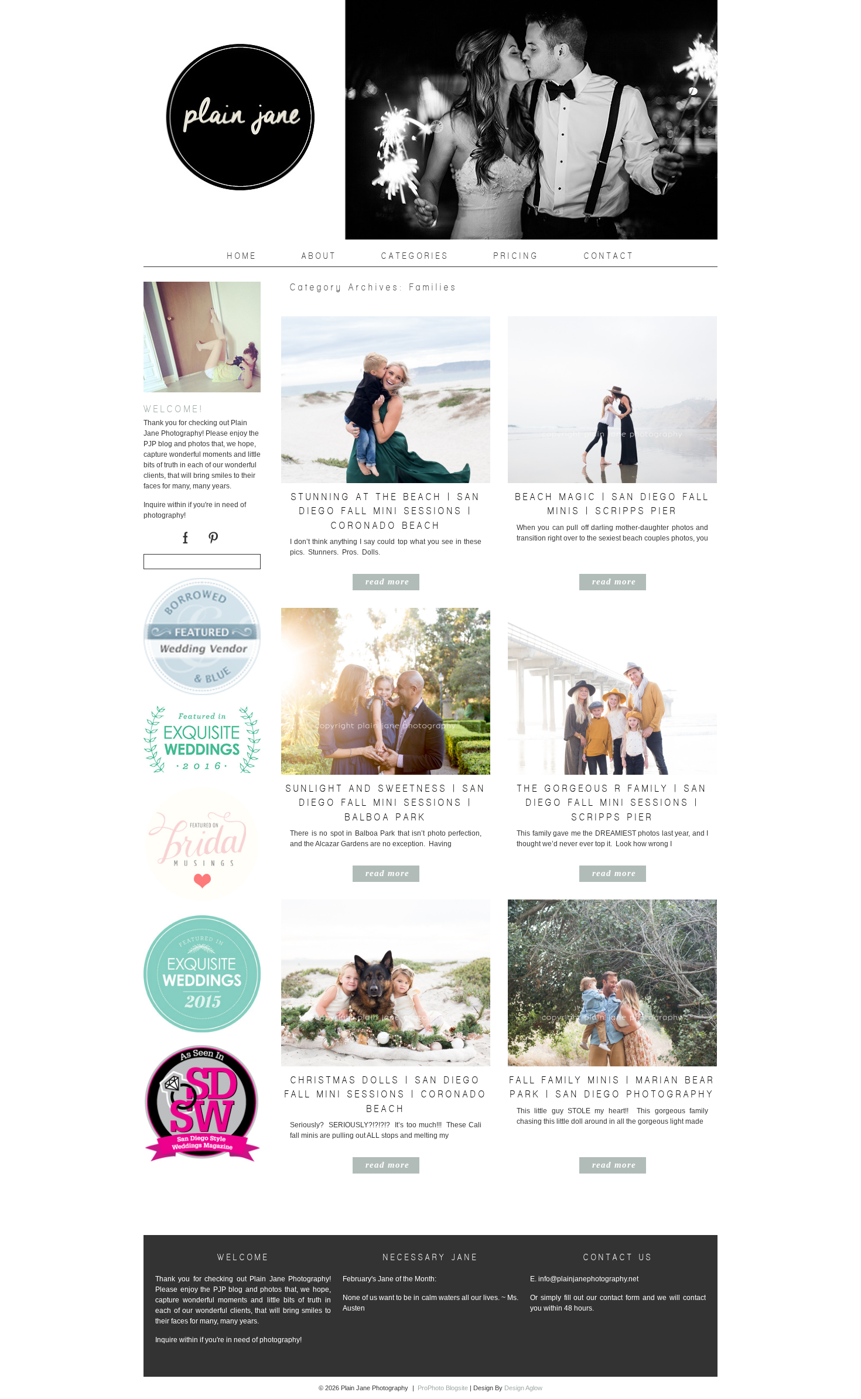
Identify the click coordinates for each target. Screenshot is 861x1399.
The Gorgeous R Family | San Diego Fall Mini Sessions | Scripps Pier (612, 802)
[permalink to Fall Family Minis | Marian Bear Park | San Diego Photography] (612, 1063)
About (319, 256)
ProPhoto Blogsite (443, 1387)
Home (242, 256)
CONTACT (609, 256)
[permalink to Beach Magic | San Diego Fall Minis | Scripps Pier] (612, 480)
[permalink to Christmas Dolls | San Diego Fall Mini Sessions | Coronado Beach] (385, 1063)
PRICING (516, 256)
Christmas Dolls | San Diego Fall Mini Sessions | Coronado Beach (386, 1094)
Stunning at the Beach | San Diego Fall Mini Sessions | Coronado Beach (386, 511)
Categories (415, 256)
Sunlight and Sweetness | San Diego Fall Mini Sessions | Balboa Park (386, 802)
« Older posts (296, 1213)
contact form (620, 1298)
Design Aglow (523, 1387)
